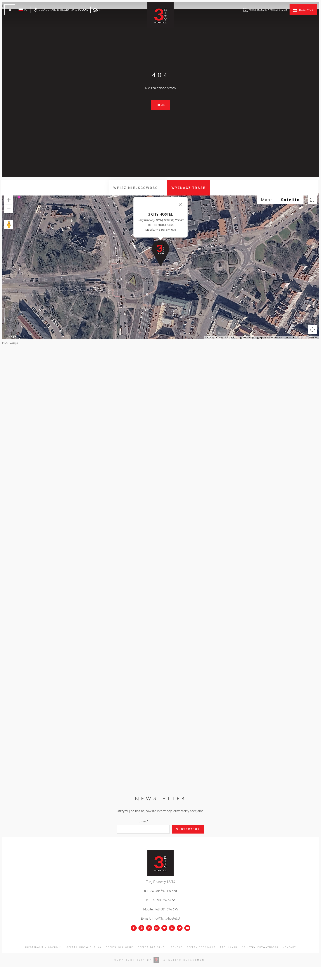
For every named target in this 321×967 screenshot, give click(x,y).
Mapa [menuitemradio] (267, 199)
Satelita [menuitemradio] (290, 199)
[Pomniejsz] (8, 208)
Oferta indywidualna (84, 947)
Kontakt (289, 947)
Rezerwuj (306, 10)
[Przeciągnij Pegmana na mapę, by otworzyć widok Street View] (8, 224)
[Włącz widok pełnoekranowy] (312, 199)
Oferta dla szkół (152, 947)
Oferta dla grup (119, 947)
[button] (160, 253)
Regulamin (228, 947)
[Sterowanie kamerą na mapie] (312, 329)
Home (161, 105)
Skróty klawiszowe (220, 337)
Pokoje (176, 947)
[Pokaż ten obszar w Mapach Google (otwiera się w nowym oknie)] (10, 336)
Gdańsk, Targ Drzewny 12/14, (63, 10)
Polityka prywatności (260, 947)
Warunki (313, 337)
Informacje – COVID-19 (43, 947)
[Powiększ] (8, 199)
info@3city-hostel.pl (166, 918)
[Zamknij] (180, 204)
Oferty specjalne (201, 947)
